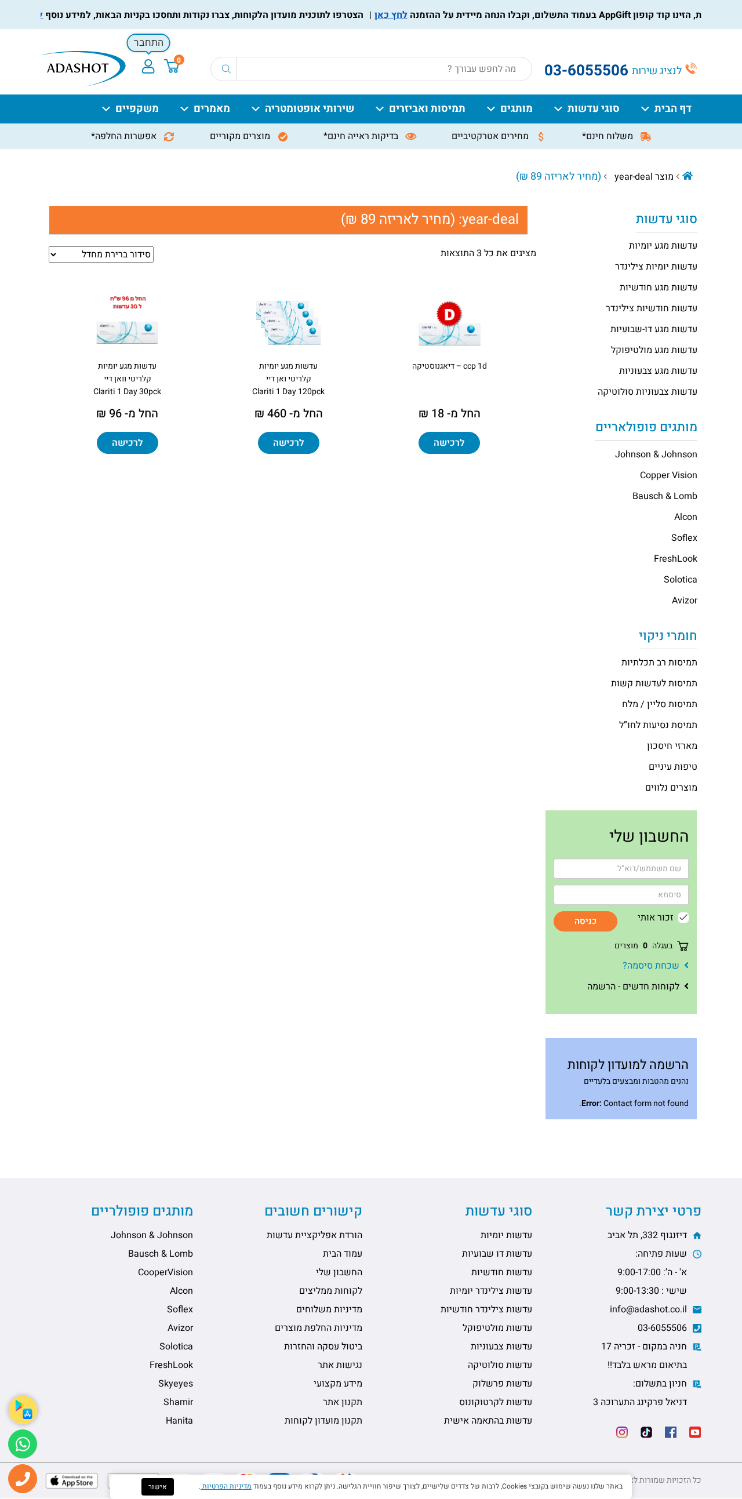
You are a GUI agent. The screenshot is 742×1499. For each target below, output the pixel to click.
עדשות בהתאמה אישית (488, 1421)
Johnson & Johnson (656, 454)
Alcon (685, 517)
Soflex (684, 538)
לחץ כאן (408, 15)
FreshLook (675, 559)
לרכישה (449, 443)
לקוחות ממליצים (330, 1291)
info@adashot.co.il (649, 1309)
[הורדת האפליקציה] (23, 1410)
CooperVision (165, 1272)
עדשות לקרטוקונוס (495, 1402)
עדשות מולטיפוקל (497, 1328)
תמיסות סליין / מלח (659, 704)
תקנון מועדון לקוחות (323, 1421)
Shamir (178, 1402)
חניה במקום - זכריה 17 (645, 1356)
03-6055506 (663, 1328)
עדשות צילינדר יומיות (491, 1291)
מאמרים (212, 109)
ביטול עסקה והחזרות (323, 1347)
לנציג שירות (658, 71)
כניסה (585, 921)
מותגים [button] (516, 109)
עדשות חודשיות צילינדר (651, 308)
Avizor (684, 600)
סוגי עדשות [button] (594, 109)
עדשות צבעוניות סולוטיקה (647, 392)
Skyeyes (175, 1384)
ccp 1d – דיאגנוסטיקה (449, 366)
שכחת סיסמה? (651, 966)
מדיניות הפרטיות (226, 1486)
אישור (157, 1487)
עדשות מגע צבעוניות (658, 371)
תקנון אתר (342, 1402)
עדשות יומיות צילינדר (656, 267)
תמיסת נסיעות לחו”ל (658, 725)
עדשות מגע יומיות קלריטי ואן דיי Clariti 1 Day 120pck (288, 379)
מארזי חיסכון (672, 746)
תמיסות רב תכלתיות (659, 663)
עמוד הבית (342, 1254)
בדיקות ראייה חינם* (362, 136)
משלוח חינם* (608, 136)
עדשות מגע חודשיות (658, 287)
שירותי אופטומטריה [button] (309, 109)
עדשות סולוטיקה (500, 1365)
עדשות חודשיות (501, 1272)
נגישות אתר (340, 1365)
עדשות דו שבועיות (497, 1254)
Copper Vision (668, 475)
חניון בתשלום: (641, 1393)
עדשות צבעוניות (501, 1347)
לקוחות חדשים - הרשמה (633, 987)
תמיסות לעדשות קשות (654, 683)
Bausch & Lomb (664, 496)
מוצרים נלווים (671, 788)
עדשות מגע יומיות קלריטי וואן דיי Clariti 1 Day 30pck (127, 379)
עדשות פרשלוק (502, 1384)
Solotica (680, 580)
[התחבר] (148, 66)
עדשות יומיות (506, 1235)
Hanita (179, 1421)
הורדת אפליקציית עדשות (314, 1235)
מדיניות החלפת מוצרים (318, 1328)
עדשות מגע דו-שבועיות (653, 329)
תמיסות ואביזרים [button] (427, 109)
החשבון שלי (339, 1272)
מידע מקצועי (338, 1384)
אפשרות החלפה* (125, 136)
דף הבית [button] (673, 109)
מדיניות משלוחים (329, 1309)
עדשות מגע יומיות (663, 246)
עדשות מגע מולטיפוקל (654, 350)
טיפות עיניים (673, 767)
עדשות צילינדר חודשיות (486, 1309)
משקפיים (137, 109)
